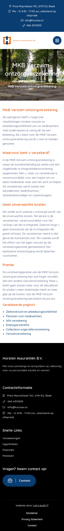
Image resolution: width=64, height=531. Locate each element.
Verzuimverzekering (18, 333)
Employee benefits (17, 325)
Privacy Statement (32, 519)
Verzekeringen (11, 438)
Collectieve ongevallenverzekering (27, 329)
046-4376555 (34, 25)
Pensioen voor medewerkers (24, 316)
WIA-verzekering (16, 320)
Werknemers (36, 81)
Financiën (8, 450)
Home (16, 81)
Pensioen (8, 455)
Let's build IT (40, 505)
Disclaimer (32, 513)
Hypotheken (10, 444)
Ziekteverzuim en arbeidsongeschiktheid (31, 311)
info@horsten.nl (33, 20)
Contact (24, 480)
